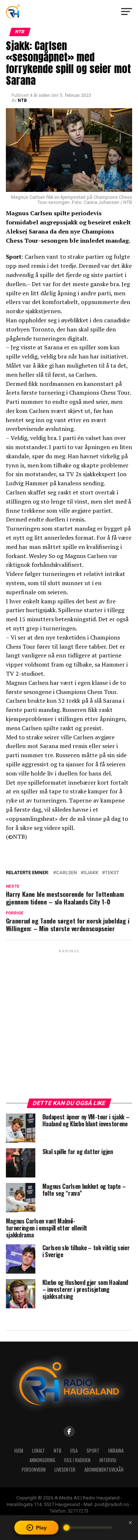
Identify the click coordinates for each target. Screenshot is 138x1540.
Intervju (107, 1460)
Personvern (34, 1469)
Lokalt (38, 1450)
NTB (22, 100)
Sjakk (91, 872)
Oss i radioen (77, 1460)
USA (74, 1450)
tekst (112, 872)
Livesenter (64, 1469)
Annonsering (42, 1460)
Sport (92, 1450)
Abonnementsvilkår (104, 1469)
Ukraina (116, 1450)
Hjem (18, 1450)
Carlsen (66, 872)
